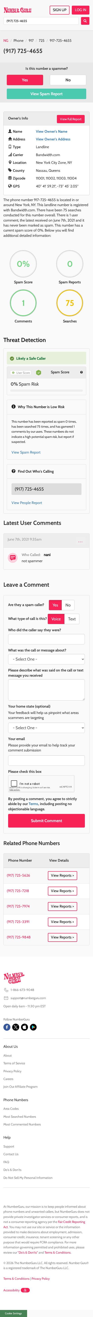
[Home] (17, 10)
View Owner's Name (51, 131)
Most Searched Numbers (19, 1117)
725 (41, 40)
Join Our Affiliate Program (20, 1087)
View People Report (27, 503)
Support (8, 1146)
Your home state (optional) (29, 706)
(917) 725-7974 (18, 906)
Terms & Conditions (57, 1252)
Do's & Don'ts (12, 1170)
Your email (16, 739)
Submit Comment (46, 820)
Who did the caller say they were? (34, 630)
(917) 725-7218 (18, 891)
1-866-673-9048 (22, 990)
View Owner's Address (53, 139)
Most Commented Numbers (22, 1124)
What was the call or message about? (37, 650)
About (7, 1055)
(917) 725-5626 (18, 875)
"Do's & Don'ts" (28, 1252)
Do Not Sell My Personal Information (28, 1178)
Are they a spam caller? (26, 605)
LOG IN (80, 10)
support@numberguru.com (28, 998)
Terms (33, 804)
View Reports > (62, 875)
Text (72, 618)
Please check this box (25, 771)
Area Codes (11, 1109)
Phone (18, 40)
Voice (56, 618)
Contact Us (11, 1154)
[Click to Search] (85, 21)
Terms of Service (14, 1063)
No (68, 79)
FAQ (6, 1162)
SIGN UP (59, 10)
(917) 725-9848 (19, 937)
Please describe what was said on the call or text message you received (46, 672)
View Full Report (70, 119)
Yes (25, 79)
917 (31, 40)
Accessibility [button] (11, 1290)
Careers (8, 1079)
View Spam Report (46, 93)
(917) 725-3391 (18, 922)
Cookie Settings (13, 1313)
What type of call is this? (27, 618)
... (80, 540)
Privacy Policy (12, 1071)
